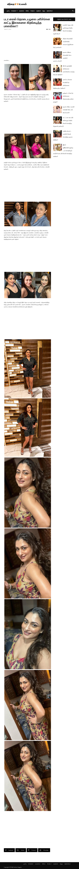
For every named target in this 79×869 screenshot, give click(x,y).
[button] (73, 11)
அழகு (43, 11)
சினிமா (27, 11)
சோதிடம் (33, 11)
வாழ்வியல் (38, 11)
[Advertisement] (52, 4)
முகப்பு (8, 11)
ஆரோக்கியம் (50, 11)
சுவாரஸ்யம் (21, 11)
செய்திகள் (13, 11)
